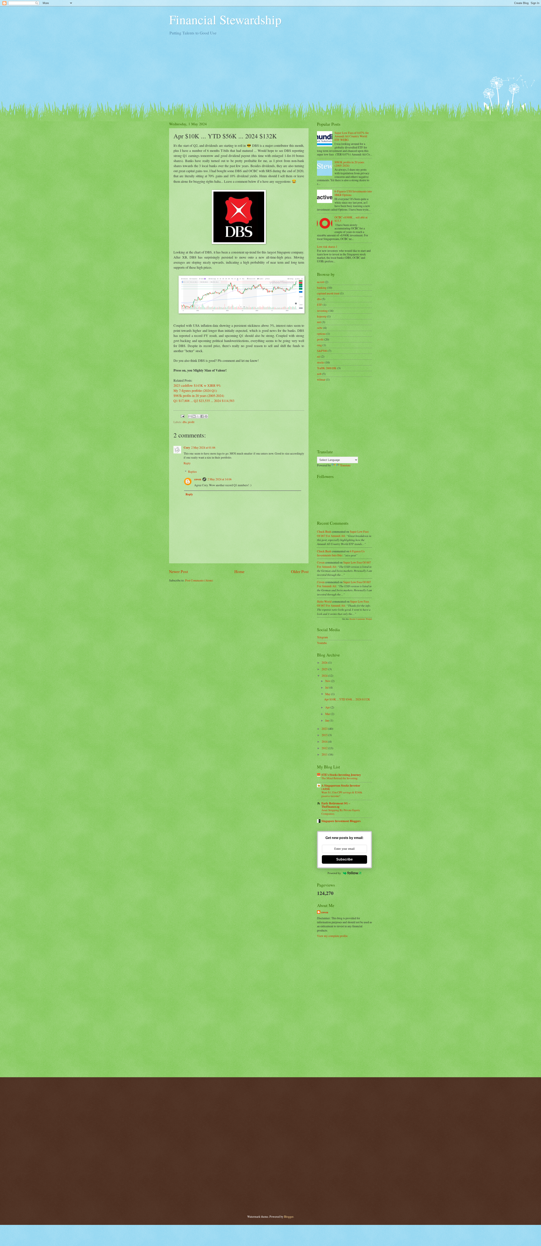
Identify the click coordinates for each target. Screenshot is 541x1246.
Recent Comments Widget (361, 618)
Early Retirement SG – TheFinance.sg (335, 805)
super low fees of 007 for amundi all (343, 534)
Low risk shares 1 (327, 247)
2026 (325, 662)
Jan (327, 720)
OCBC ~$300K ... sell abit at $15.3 (351, 219)
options (321, 334)
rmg (319, 345)
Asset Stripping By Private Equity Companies (340, 812)
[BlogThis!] (194, 416)
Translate (345, 465)
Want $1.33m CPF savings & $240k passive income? (341, 794)
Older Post (300, 571)
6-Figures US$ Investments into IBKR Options (353, 193)
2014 (325, 741)
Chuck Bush (324, 532)
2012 (325, 748)
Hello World (324, 601)
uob (319, 374)
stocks (320, 362)
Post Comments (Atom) (199, 580)
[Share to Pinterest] (206, 416)
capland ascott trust (328, 293)
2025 (325, 669)
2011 (325, 754)
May (328, 694)
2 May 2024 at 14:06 (220, 479)
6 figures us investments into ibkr (341, 553)
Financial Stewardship (225, 19)
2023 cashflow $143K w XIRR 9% (197, 385)
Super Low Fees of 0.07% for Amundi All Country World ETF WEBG (352, 136)
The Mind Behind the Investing (339, 778)
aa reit (320, 282)
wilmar (321, 379)
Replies (192, 472)
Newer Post (178, 571)
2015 (325, 735)
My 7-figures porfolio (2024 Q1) (195, 390)
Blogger (288, 1217)
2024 (325, 676)
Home (239, 571)
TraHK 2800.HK (326, 368)
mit (319, 322)
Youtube (322, 643)
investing (322, 311)
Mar (328, 714)
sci (318, 356)
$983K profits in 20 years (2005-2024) (349, 164)
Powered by (334, 873)
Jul (327, 687)
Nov (328, 681)
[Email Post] (182, 416)
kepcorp (322, 316)
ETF (319, 305)
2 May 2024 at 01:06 (203, 447)
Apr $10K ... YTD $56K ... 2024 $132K (347, 699)
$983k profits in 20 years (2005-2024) (199, 395)
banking (322, 288)
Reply (187, 463)
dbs (185, 422)
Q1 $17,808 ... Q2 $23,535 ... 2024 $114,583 (204, 400)
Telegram (322, 637)
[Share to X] (198, 416)
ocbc (319, 328)
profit (191, 422)
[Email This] (190, 416)
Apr (328, 707)
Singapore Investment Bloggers (341, 821)
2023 (325, 729)
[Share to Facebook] (202, 416)
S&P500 (322, 351)
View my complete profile (332, 936)
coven (197, 479)
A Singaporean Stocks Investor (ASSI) (340, 787)
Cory (187, 447)
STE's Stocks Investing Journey (341, 775)
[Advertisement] (270, 70)
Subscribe (344, 859)
